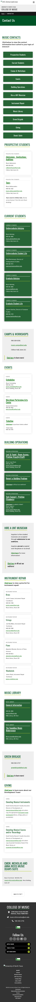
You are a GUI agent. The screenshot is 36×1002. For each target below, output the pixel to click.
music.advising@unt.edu (13, 239)
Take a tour (10, 948)
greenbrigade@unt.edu (19, 768)
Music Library (18, 111)
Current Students (18, 62)
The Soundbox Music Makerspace (14, 729)
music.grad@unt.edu (12, 289)
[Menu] (34, 2)
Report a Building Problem (16, 478)
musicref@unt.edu (11, 713)
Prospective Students (18, 54)
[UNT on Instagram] (14, 939)
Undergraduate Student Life (16, 253)
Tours (8, 182)
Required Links (18, 996)
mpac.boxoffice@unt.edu (13, 409)
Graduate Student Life (14, 303)
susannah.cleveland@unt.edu (14, 847)
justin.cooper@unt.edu (12, 605)
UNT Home (18, 998)
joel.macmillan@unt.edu (12, 630)
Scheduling (10, 379)
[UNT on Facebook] (11, 939)
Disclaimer (18, 989)
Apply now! (10, 944)
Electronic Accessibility (18, 994)
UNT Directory (18, 976)
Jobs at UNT (18, 981)
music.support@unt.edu (13, 509)
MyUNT (18, 970)
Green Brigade (18, 119)
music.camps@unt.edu (19, 345)
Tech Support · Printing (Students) (15, 498)
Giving (18, 127)
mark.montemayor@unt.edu (14, 266)
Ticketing (9, 421)
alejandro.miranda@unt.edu (14, 656)
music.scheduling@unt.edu (14, 387)
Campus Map (18, 978)
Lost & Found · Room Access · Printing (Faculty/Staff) (17, 456)
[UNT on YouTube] (21, 939)
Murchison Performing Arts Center (17, 401)
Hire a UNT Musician (18, 95)
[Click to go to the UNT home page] (9, 2)
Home (3, 13)
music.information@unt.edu (13, 880)
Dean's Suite (18, 135)
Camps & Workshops (18, 70)
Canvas (18, 972)
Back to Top (17, 894)
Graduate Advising (13, 278)
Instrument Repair (18, 103)
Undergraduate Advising (15, 228)
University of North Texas (8, 7)
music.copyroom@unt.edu (13, 465)
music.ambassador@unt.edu (14, 191)
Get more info (11, 952)
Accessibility (18, 983)
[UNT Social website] (25, 939)
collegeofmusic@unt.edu (13, 168)
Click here (10, 357)
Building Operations (18, 87)
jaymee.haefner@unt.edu (13, 316)
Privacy (18, 992)
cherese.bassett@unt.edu (13, 810)
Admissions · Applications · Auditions (16, 158)
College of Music (9, 9)
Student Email (18, 974)
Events (18, 78)
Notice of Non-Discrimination (18, 991)
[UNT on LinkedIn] (18, 939)
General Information (14, 705)
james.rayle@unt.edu (12, 679)
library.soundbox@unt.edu (13, 736)
